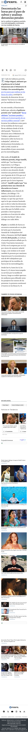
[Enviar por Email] (14, 70)
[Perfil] (14, 708)
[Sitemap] (24, 711)
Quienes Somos (11, 716)
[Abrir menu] (2, 2)
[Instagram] (16, 712)
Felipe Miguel (5, 405)
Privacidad (24, 716)
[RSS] (20, 712)
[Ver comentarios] (25, 6)
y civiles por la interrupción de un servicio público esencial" (13, 118)
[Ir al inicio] (10, 2)
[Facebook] (4, 712)
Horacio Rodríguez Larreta (17, 405)
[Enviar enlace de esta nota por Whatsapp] (10, 70)
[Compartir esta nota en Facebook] (2, 70)
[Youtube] (12, 712)
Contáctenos (18, 716)
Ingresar (21, 2)
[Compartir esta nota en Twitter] (6, 70)
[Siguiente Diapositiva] (25, 422)
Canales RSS (4, 716)
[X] (8, 712)
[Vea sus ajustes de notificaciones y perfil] (25, 2)
